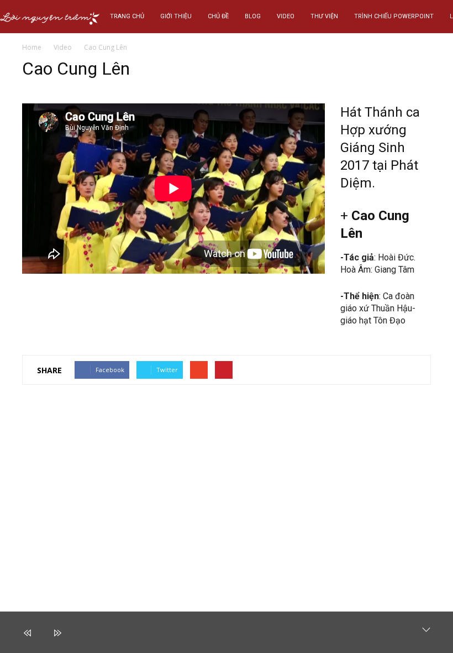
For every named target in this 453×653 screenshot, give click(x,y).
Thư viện (324, 16)
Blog (253, 16)
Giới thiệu (176, 16)
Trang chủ (127, 16)
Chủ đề (218, 16)
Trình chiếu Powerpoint (394, 16)
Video (285, 16)
